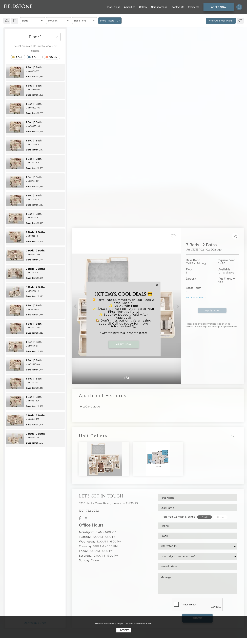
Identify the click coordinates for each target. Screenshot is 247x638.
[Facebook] (80, 518)
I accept (124, 630)
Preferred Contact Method (177, 516)
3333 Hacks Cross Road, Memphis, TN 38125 (108, 503)
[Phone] (239, 7)
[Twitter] (86, 518)
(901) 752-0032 (89, 510)
